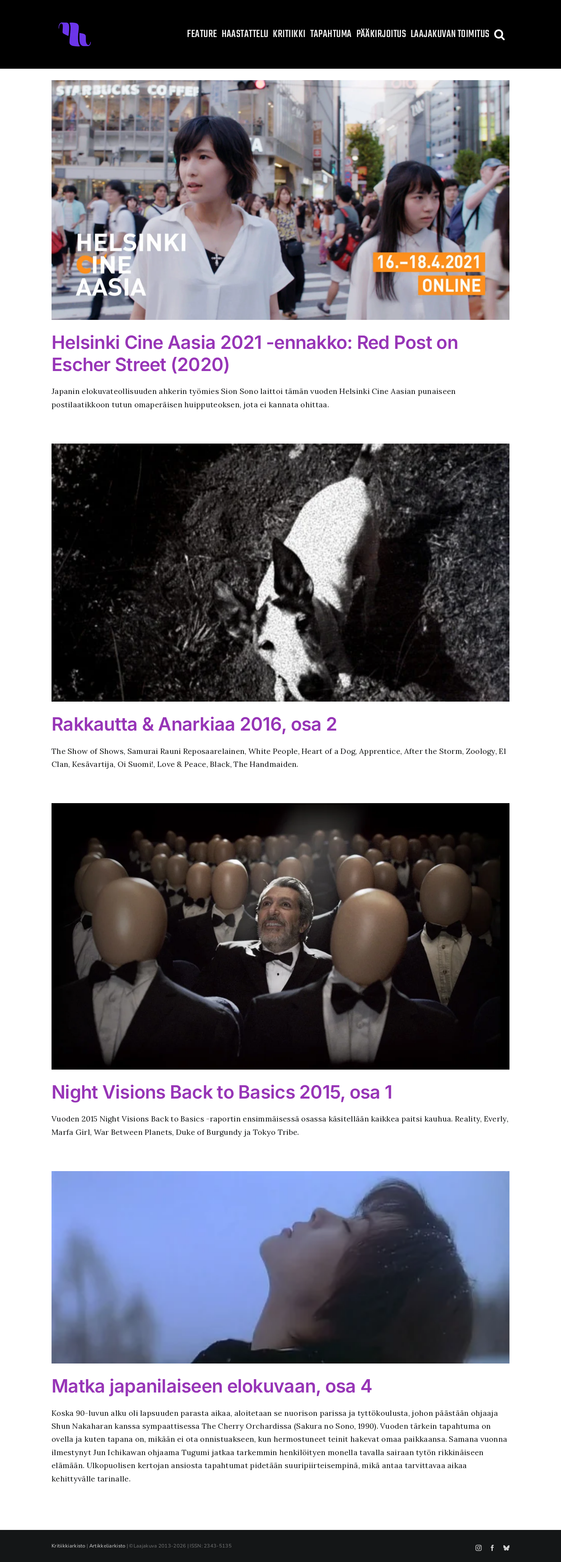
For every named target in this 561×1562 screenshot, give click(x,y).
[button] (499, 34)
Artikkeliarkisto (107, 1546)
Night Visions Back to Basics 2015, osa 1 (222, 1092)
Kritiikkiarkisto (68, 1546)
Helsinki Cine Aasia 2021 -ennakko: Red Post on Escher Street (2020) (255, 353)
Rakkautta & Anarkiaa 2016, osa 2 (194, 724)
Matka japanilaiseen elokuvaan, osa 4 (212, 1386)
